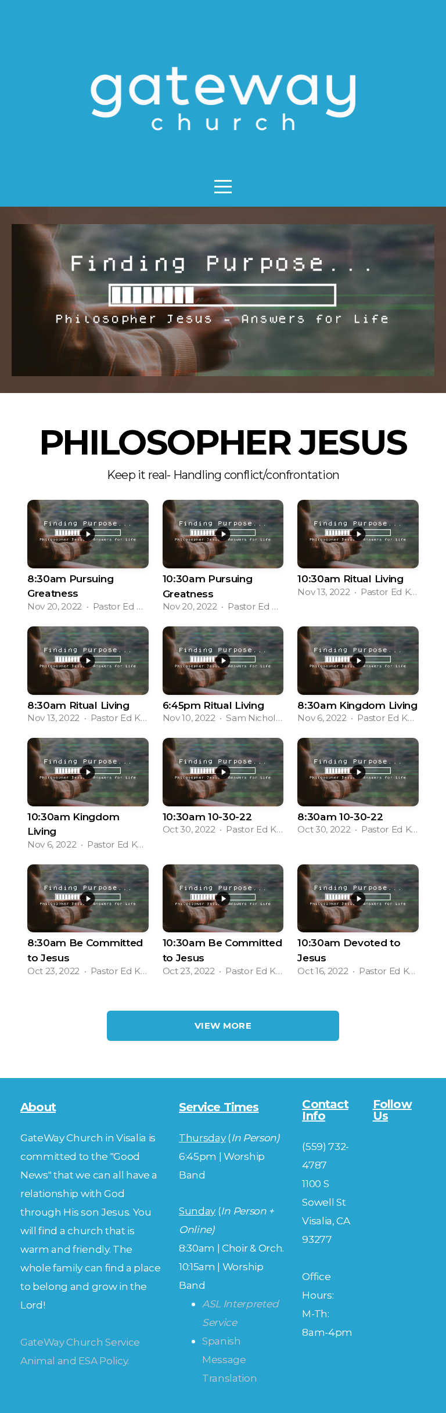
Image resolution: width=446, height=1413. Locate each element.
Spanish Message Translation (229, 1359)
